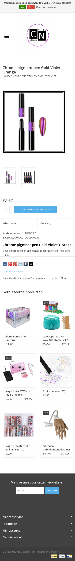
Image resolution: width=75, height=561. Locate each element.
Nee (31, 7)
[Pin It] (15, 264)
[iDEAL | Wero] (53, 556)
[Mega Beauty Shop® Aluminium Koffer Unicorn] (19, 316)
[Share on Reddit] (20, 264)
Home (6, 76)
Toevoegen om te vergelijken (45, 278)
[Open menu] (7, 36)
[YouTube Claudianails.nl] (37, 501)
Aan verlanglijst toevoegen (16, 278)
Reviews (46, 223)
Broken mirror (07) (54, 391)
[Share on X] (31, 264)
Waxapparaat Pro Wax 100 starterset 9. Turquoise (56, 338)
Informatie (9, 223)
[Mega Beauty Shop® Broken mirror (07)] (56, 370)
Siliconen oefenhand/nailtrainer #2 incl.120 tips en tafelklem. (56, 447)
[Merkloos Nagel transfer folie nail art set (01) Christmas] (19, 425)
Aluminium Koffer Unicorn (16, 338)
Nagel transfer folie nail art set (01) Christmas (17, 447)
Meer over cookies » (46, 7)
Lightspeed (54, 551)
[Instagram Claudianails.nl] (44, 501)
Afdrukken (66, 278)
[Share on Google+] (10, 264)
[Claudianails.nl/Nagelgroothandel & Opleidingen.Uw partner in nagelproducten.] (44, 36)
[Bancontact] (68, 556)
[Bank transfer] (61, 556)
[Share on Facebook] (5, 264)
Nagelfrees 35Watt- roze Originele (17, 392)
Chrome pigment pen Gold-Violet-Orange (33, 76)
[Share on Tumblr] (26, 264)
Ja (22, 7)
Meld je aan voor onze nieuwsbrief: (37, 482)
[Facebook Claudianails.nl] (31, 501)
